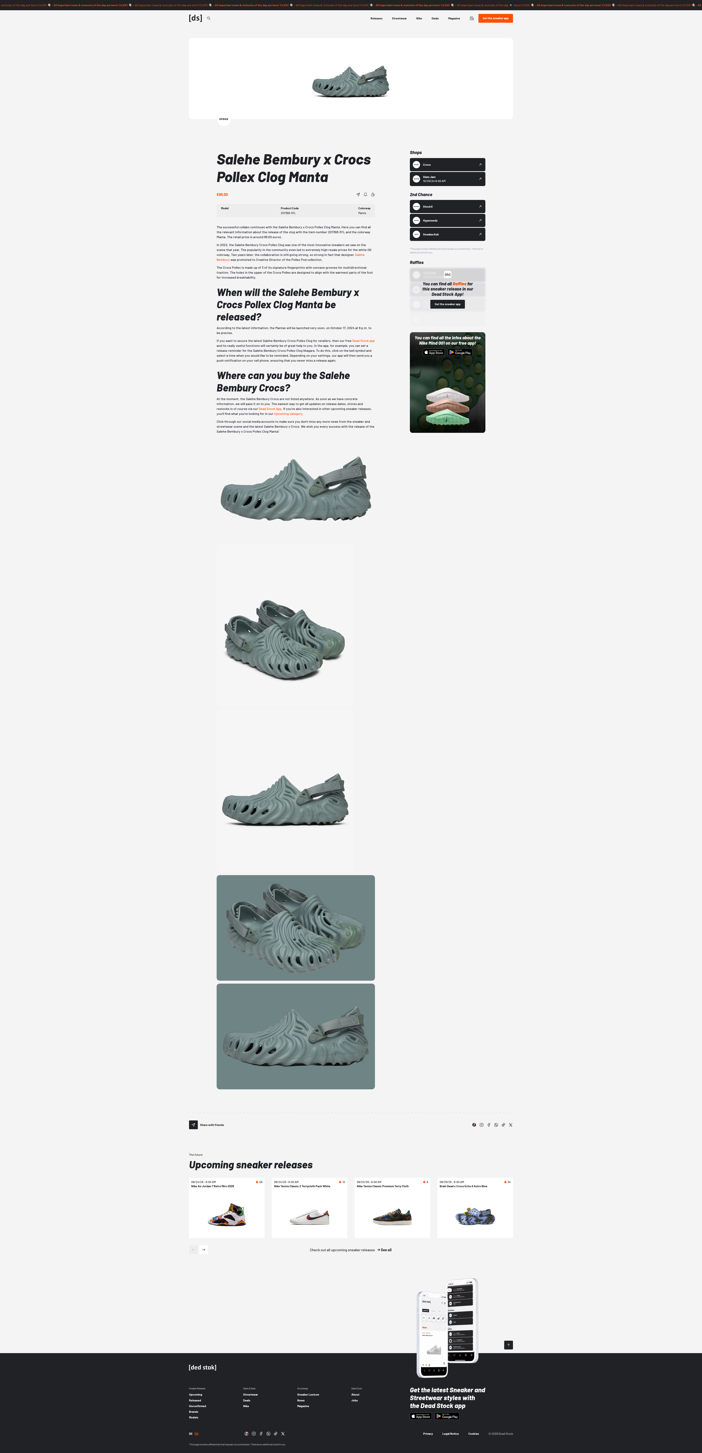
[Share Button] (358, 194)
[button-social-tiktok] (503, 1125)
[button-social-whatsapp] (496, 1125)
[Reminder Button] (365, 194)
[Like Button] (373, 194)
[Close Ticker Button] (511, 5)
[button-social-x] (511, 1125)
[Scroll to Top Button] (508, 1345)
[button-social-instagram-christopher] (474, 1125)
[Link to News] (209, 18)
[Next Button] (203, 1249)
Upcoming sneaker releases (251, 1164)
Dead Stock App (270, 409)
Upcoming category (288, 414)
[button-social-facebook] (489, 1125)
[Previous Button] (193, 1249)
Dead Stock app (363, 341)
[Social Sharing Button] (193, 1124)
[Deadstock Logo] (195, 18)
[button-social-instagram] (481, 1125)
